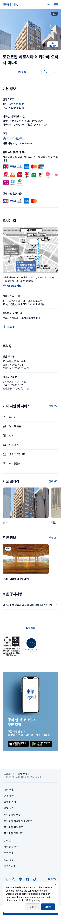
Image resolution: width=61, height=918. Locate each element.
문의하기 (8, 852)
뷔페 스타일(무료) (16, 138)
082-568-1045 (16, 104)
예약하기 (8, 789)
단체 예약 (21, 72)
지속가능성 (9, 866)
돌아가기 (30, 628)
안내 (22, 731)
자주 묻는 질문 (11, 846)
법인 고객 (9, 840)
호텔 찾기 (22, 773)
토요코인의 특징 (12, 815)
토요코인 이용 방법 (13, 833)
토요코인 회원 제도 (13, 827)
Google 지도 (14, 285)
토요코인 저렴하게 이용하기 (18, 821)
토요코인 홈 (9, 773)
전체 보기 (53, 406)
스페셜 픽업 (10, 801)
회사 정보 (9, 860)
